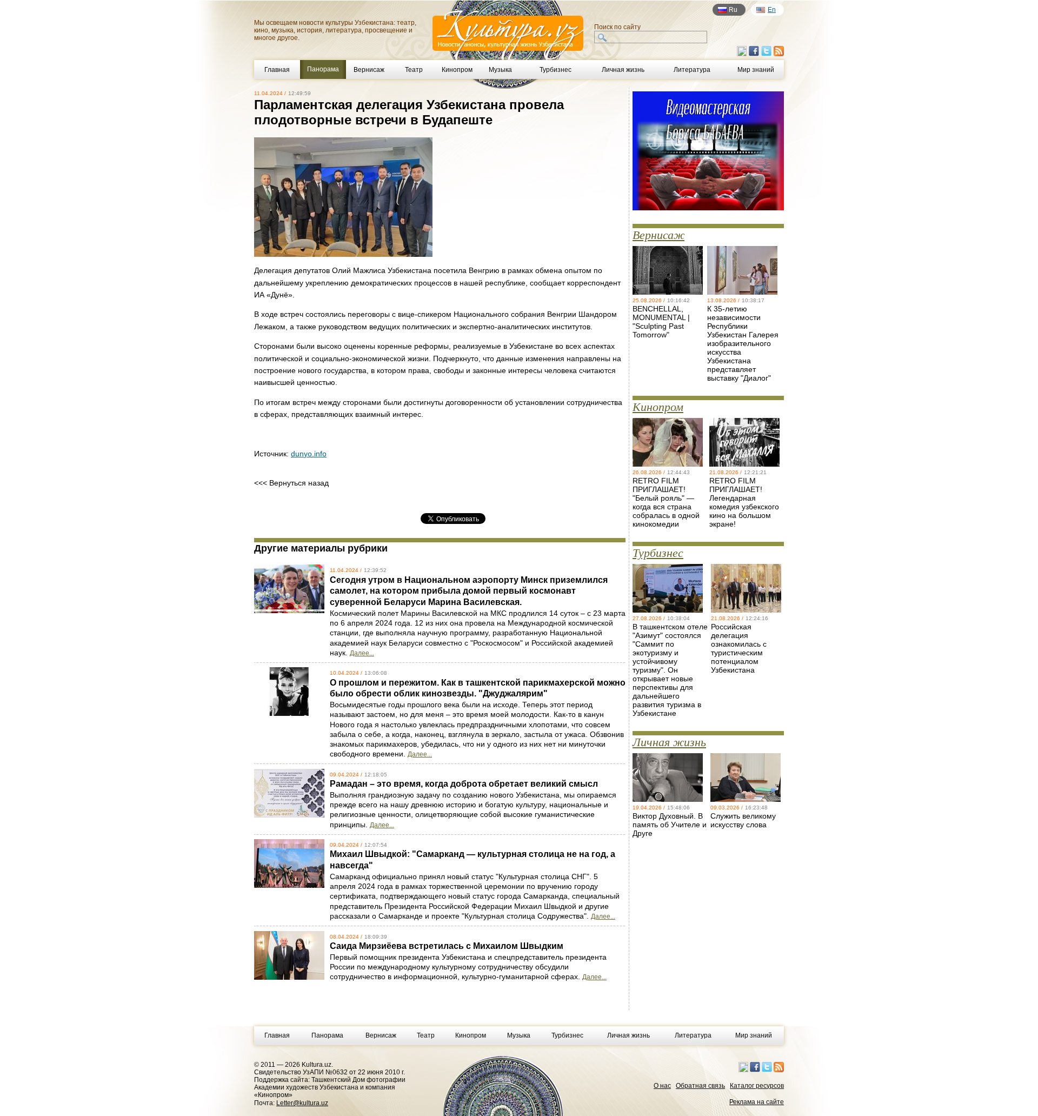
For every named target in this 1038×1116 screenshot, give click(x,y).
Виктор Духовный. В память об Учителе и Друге (670, 825)
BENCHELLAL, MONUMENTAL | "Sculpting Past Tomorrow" (661, 321)
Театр (414, 70)
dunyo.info (309, 453)
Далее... (362, 653)
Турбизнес (555, 70)
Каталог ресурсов (757, 1086)
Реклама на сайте (756, 1102)
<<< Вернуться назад (291, 483)
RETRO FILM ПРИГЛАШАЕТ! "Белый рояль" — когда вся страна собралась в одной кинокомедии (666, 502)
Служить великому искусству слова (743, 820)
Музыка (500, 70)
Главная (277, 70)
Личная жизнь (623, 70)
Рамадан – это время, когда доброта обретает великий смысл (464, 783)
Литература (692, 70)
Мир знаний (755, 70)
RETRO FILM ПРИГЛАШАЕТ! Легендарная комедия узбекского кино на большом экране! (744, 502)
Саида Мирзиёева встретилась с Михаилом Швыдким (446, 946)
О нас (662, 1086)
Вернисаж (369, 70)
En (772, 10)
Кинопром (457, 70)
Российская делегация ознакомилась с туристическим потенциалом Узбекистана (739, 648)
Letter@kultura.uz (302, 1103)
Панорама (327, 1035)
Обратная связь (700, 1086)
